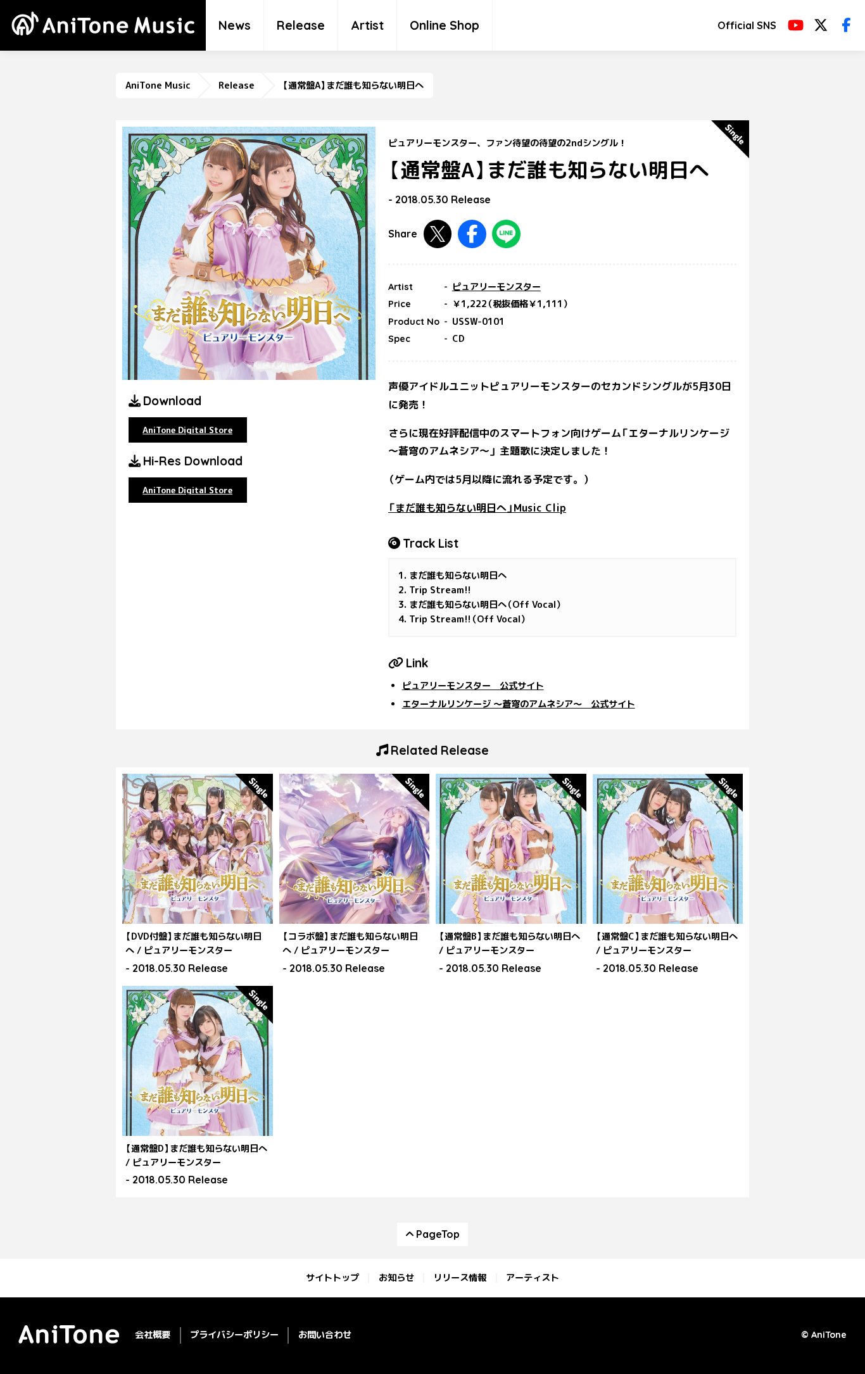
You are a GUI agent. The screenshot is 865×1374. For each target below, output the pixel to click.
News (234, 25)
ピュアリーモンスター (496, 286)
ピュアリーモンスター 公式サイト (473, 685)
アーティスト (532, 1277)
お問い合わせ (324, 1334)
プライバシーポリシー (234, 1334)
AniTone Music (158, 85)
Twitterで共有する (438, 234)
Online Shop (444, 25)
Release (301, 25)
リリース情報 (459, 1277)
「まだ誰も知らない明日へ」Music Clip (477, 508)
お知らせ (396, 1277)
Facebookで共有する (472, 234)
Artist (367, 25)
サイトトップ (332, 1277)
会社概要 (152, 1334)
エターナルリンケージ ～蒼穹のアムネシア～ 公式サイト (518, 704)
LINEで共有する (506, 234)
